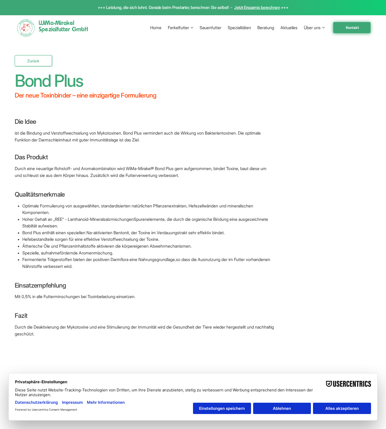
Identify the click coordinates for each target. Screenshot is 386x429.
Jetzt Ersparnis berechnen (257, 7)
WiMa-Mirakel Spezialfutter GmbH (63, 27)
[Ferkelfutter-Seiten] (192, 27)
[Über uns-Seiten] (323, 27)
